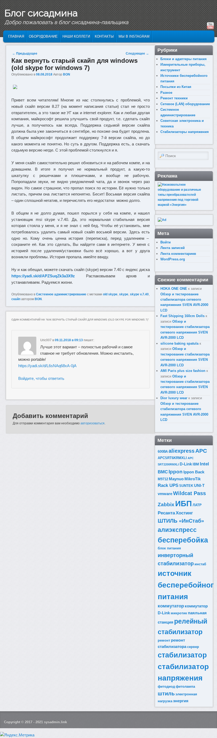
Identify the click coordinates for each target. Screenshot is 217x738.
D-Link (186, 464)
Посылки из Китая (175, 87)
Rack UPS (168, 485)
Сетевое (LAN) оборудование (185, 104)
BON (66, 74)
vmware (165, 493)
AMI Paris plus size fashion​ (182, 371)
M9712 (163, 479)
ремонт (164, 640)
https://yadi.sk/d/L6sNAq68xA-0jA (47, 365)
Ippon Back (193, 472)
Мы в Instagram (134, 36)
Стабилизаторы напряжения (184, 132)
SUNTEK (186, 486)
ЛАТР (197, 505)
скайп (15, 299)
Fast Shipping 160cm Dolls (182, 316)
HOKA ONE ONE (173, 289)
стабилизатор (182, 655)
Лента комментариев (178, 254)
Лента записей (172, 248)
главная (16, 36)
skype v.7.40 (139, 294)
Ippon (176, 471)
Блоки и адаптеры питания (183, 59)
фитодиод (166, 686)
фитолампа (185, 686)
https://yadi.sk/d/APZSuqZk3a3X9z (43, 276)
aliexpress (182, 451)
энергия (180, 701)
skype (123, 294)
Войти (165, 242)
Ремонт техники (174, 98)
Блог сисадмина (41, 13)
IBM (196, 464)
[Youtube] (210, 25)
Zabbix (166, 504)
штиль (166, 693)
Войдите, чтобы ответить (41, 378)
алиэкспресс (177, 529)
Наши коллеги (76, 36)
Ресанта (166, 512)
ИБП (183, 503)
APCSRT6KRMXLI (172, 458)
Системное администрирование (61, 294)
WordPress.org (172, 259)
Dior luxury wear (173, 398)
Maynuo (176, 479)
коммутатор (171, 605)
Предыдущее (24, 53)
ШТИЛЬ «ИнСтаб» (181, 521)
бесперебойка (183, 540)
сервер (193, 647)
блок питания (169, 548)
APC (201, 451)
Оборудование (43, 36)
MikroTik (192, 479)
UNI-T (199, 485)
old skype (110, 294)
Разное (166, 93)
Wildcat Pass (189, 493)
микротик (179, 613)
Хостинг (184, 512)
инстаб (200, 564)
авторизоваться (92, 423)
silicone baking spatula (179, 343)
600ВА (163, 452)
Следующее (137, 53)
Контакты (104, 36)
